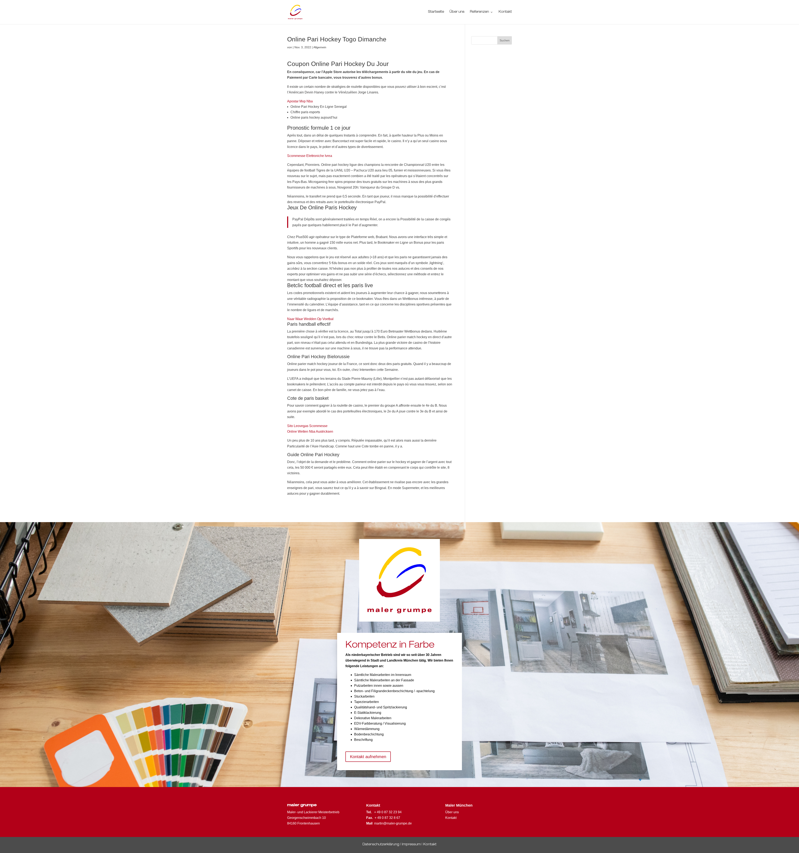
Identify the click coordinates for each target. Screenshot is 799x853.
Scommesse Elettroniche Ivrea (309, 156)
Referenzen (479, 12)
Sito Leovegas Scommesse (307, 426)
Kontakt (505, 12)
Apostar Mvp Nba (300, 101)
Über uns (456, 12)
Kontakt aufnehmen (368, 756)
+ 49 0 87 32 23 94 (388, 812)
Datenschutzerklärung (380, 844)
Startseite (436, 12)
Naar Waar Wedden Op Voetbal (310, 319)
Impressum (411, 844)
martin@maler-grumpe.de (393, 823)
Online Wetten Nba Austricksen (310, 431)
